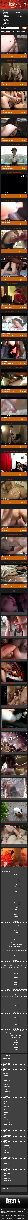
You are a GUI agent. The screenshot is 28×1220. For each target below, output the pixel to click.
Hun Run (5, 1140)
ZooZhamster (6, 1170)
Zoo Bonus (6, 23)
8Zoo (4, 1129)
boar (7, 558)
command (10, 586)
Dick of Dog (6, 1173)
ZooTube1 (5, 19)
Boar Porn (5, 1131)
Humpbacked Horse (8, 1109)
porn (8, 530)
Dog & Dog (6, 1122)
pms (5, 224)
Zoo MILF (18, 12)
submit (8, 363)
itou (10, 168)
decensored (6, 168)
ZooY (4, 1142)
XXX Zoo (5, 1166)
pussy (5, 474)
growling (11, 307)
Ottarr (4, 1117)
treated (5, 112)
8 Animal (5, 1155)
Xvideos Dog (6, 11)
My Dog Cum (6, 13)
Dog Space (6, 1098)
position (11, 363)
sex (8, 84)
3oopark (5, 1150)
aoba (13, 168)
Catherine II (19, 13)
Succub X (5, 1152)
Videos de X (6, 1114)
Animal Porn (19, 15)
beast (9, 56)
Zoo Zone (5, 15)
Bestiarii (5, 1101)
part (5, 391)
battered (8, 474)
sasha (5, 196)
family (12, 335)
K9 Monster (6, 1119)
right (11, 112)
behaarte (13, 279)
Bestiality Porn (7, 1103)
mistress (6, 56)
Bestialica (5, 1163)
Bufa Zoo (5, 1106)
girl (5, 419)
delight (9, 502)
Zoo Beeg (5, 1145)
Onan (17, 11)
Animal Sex (19, 16)
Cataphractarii (6, 22)
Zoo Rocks (6, 16)
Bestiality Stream (7, 1157)
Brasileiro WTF (7, 1180)
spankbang (8, 391)
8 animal (18, 6)
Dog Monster (6, 1135)
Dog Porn (5, 1112)
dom (5, 558)
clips (13, 391)
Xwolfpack (5, 24)
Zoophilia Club (7, 1147)
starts (14, 307)
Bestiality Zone (7, 1124)
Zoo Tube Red (6, 1183)
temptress (6, 307)
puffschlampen (7, 279)
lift (4, 586)
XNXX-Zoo (5, 1168)
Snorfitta (5, 1138)
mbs (12, 56)
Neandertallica (7, 1127)
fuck (7, 419)
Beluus (5, 1175)
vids (10, 84)
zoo (5, 502)
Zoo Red (5, 1096)
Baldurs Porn (6, 1161)
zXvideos (5, 12)
